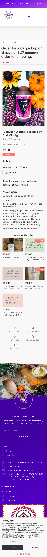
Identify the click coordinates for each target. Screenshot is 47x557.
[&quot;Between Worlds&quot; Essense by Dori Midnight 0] (23, 98)
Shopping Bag (32, 340)
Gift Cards (14, 348)
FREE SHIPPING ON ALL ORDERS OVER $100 (23, 3)
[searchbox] (23, 42)
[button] (29, 17)
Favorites (14, 340)
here (35, 228)
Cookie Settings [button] (23, 554)
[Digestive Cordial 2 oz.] (12, 244)
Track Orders (32, 331)
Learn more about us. (10, 541)
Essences (15, 139)
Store (5, 139)
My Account (14, 331)
